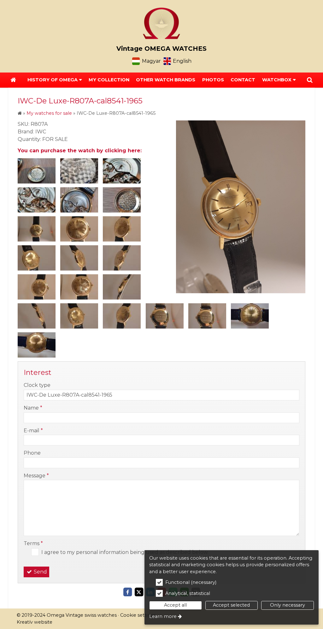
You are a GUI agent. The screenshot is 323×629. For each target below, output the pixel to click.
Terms (33, 543)
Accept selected (231, 605)
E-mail (33, 431)
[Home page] (161, 23)
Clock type (37, 385)
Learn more (163, 616)
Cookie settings (138, 615)
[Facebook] (127, 592)
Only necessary (287, 605)
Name (33, 408)
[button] (310, 80)
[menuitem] (13, 80)
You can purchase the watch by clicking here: (80, 151)
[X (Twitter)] (139, 592)
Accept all (175, 605)
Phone (32, 453)
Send (39, 572)
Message (36, 476)
